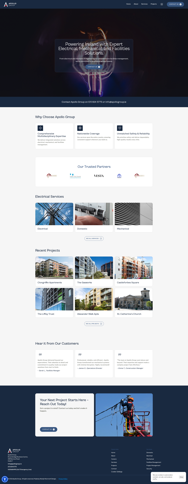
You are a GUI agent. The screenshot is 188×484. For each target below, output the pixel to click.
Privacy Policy (63, 479)
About (136, 4)
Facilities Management (153, 462)
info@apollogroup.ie (115, 102)
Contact (114, 469)
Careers (114, 459)
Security (149, 469)
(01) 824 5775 (95, 102)
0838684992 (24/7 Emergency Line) (20, 469)
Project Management (153, 465)
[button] (5, 479)
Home (128, 4)
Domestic (149, 452)
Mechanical (150, 459)
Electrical (149, 456)
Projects (154, 4)
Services (144, 4)
